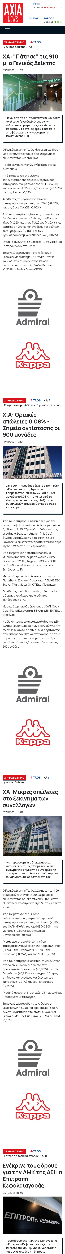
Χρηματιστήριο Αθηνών (20, 405)
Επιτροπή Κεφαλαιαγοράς (21, 1156)
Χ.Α (46, 400)
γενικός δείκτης (14, 47)
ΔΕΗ (44, 1156)
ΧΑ (30, 47)
